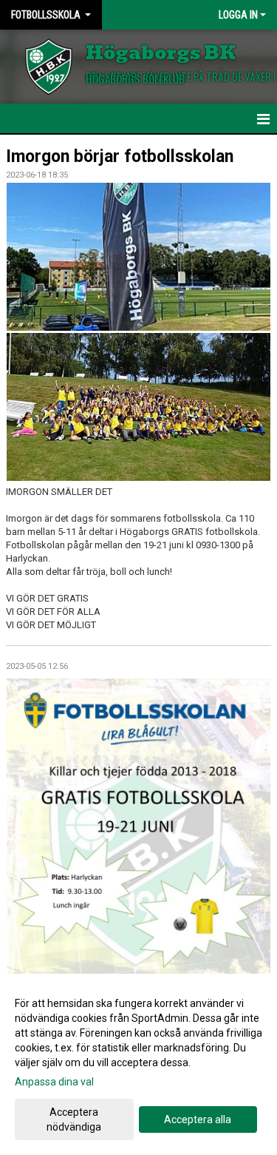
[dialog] (138, 1064)
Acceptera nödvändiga (74, 1119)
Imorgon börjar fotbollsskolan (119, 156)
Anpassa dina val (54, 1082)
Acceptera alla (197, 1119)
